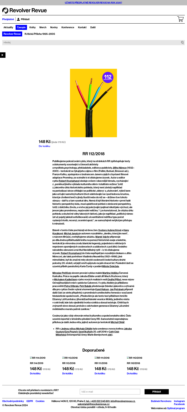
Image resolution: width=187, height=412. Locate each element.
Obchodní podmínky (13, 401)
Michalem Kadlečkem (65, 279)
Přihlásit (25, 19)
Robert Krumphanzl (69, 180)
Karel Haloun (102, 289)
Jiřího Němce (120, 167)
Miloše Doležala (110, 266)
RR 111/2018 (101, 363)
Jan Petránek (117, 289)
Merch (42, 27)
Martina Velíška (110, 272)
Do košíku (44, 146)
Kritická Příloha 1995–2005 (40, 33)
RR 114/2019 (36, 363)
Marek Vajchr (102, 236)
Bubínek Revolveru (161, 401)
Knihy (32, 27)
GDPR (29, 401)
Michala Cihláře (84, 328)
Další (93, 27)
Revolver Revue (12, 33)
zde (110, 334)
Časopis (21, 27)
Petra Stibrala (71, 286)
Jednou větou (68, 328)
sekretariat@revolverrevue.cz (94, 404)
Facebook (179, 404)
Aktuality (8, 27)
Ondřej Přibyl (114, 279)
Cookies (40, 401)
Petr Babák (85, 286)
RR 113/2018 (68, 363)
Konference (67, 27)
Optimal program (176, 408)
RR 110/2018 (133, 363)
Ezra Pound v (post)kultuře (78, 331)
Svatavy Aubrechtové (109, 230)
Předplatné (8, 19)
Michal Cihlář (117, 322)
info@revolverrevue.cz (123, 401)
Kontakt (82, 27)
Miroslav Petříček (61, 272)
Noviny (54, 27)
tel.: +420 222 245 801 (98, 401)
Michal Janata (71, 233)
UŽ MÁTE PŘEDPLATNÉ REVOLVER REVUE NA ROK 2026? (93, 2)
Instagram (179, 401)
